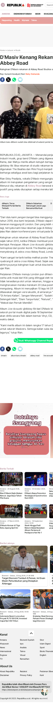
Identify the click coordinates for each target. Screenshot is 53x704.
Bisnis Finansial (46, 651)
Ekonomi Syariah (23, 14)
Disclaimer (4, 675)
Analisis (23, 647)
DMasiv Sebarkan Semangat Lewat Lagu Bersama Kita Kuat (36, 205)
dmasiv (4, 355)
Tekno (34, 20)
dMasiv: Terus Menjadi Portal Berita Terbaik (11, 205)
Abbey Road (34, 185)
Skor (42, 640)
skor (37, 14)
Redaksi (23, 671)
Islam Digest (45, 643)
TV (1, 659)
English (43, 655)
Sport (42, 647)
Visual (22, 655)
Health (17, 20)
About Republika (7, 671)
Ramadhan (24, 659)
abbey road (34, 355)
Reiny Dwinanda (33, 74)
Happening (7, 20)
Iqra (21, 643)
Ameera (3, 640)
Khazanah (4, 643)
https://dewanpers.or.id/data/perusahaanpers (22, 690)
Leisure (10, 50)
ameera (6, 14)
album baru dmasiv (18, 355)
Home (2, 50)
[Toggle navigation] (3, 5)
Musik (17, 50)
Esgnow (3, 655)
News (2, 647)
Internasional (5, 651)
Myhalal (25, 20)
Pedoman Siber (46, 671)
